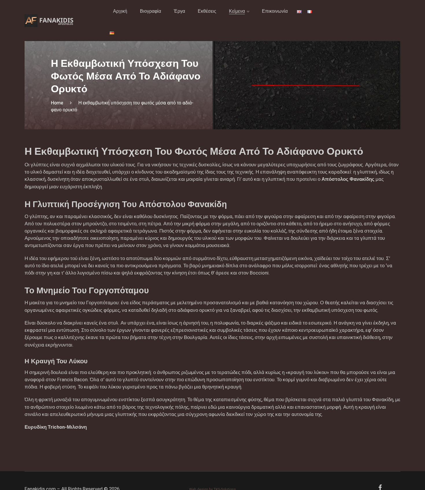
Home (57, 103)
